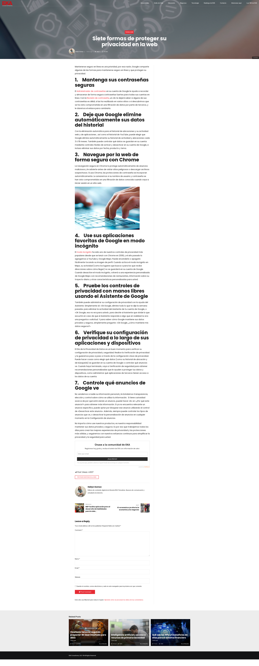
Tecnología (195, 3)
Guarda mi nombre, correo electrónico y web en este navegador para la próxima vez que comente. (109, 586)
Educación (171, 3)
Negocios (183, 3)
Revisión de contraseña (97, 98)
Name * (77, 559)
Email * (77, 568)
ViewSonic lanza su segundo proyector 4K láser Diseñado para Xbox (88, 635)
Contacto (223, 3)
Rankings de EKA (209, 3)
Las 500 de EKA (252, 3)
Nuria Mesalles (103, 644)
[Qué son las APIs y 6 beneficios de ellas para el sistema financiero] (170, 632)
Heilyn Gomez (79, 51)
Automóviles (145, 3)
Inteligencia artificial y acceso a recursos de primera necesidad (128, 636)
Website (77, 577)
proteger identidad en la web (86, 477)
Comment (79, 530)
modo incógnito (84, 252)
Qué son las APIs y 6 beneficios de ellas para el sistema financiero (170, 636)
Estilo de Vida (158, 3)
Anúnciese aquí (236, 3)
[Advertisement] (174, 83)
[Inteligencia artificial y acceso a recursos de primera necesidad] (129, 632)
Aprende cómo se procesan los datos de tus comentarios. (123, 600)
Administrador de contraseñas (91, 91)
